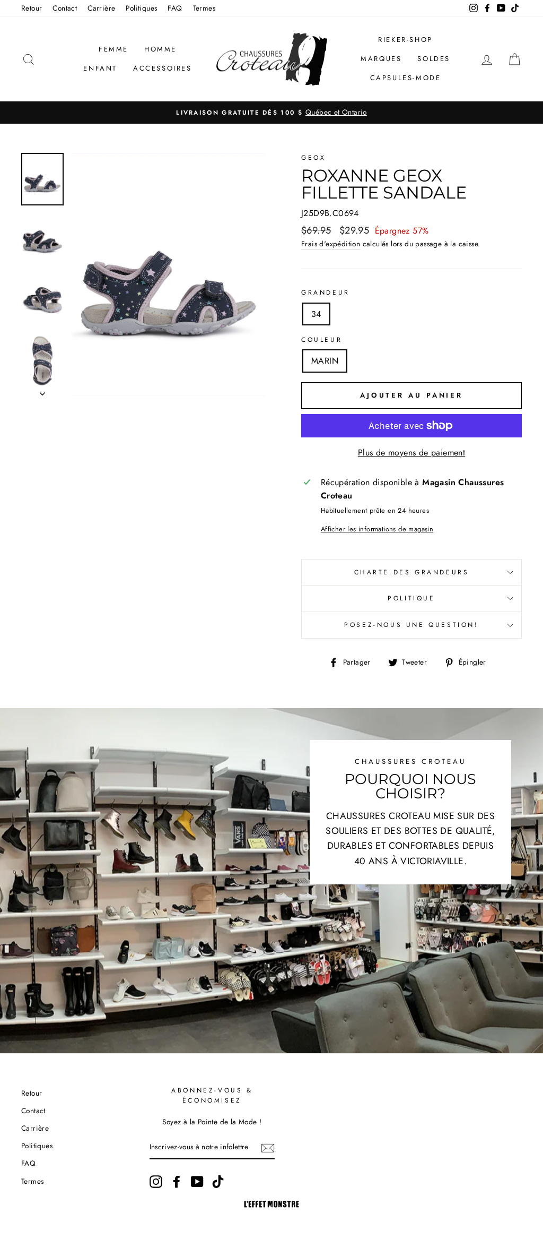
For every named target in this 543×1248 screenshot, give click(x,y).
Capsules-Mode (405, 78)
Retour (31, 8)
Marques (381, 59)
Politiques (141, 8)
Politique (411, 598)
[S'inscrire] (268, 1148)
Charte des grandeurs (411, 572)
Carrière (101, 8)
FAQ (175, 8)
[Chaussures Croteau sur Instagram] (156, 1181)
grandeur (325, 292)
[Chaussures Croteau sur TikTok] (218, 1181)
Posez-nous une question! (411, 625)
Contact (64, 8)
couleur (321, 340)
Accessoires (162, 68)
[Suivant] (42, 390)
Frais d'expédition (330, 243)
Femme (113, 49)
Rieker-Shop (405, 40)
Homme (160, 49)
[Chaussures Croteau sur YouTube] (197, 1181)
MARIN (324, 361)
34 (316, 314)
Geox (313, 157)
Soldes (433, 59)
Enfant (100, 68)
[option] (271, 112)
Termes (204, 8)
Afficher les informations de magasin (377, 529)
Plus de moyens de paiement (411, 452)
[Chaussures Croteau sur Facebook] (176, 1181)
